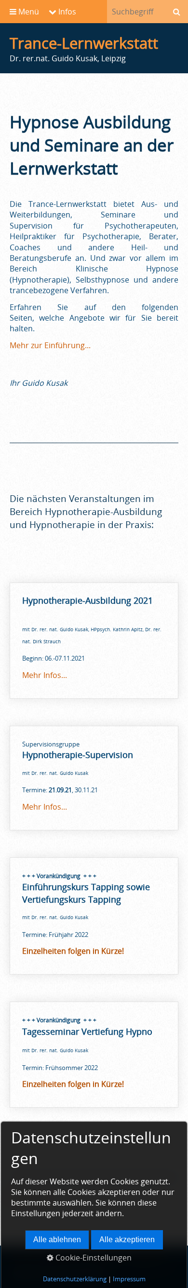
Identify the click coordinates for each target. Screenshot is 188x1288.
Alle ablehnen (57, 1239)
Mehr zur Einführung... (50, 345)
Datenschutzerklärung (75, 1278)
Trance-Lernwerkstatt (84, 43)
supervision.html (94, 778)
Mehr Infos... (44, 675)
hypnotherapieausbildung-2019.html (94, 640)
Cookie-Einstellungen (93, 1257)
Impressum (129, 1278)
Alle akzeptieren (127, 1239)
